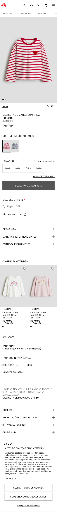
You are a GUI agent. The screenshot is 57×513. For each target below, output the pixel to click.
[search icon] (3, 206)
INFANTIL (42, 13)
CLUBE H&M (9, 432)
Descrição (9, 229)
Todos (46, 389)
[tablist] (28, 99)
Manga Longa (10, 395)
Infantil (17, 389)
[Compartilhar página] (47, 106)
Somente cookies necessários (28, 497)
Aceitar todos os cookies (28, 488)
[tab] (3, 99)
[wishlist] (38, 5)
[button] (14, 286)
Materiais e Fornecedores (19, 236)
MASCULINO (25, 13)
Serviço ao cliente (14, 425)
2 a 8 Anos (32, 389)
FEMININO (8, 13)
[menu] (53, 5)
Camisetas (34, 392)
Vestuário (9, 392)
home (5, 389)
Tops (22, 392)
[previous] (2, 58)
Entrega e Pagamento (16, 244)
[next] (54, 58)
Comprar (8, 410)
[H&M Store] (3, 5)
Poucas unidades (46, 161)
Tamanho (8, 161)
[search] (24, 5)
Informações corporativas (20, 417)
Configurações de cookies (28, 505)
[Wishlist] (52, 106)
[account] (31, 5)
